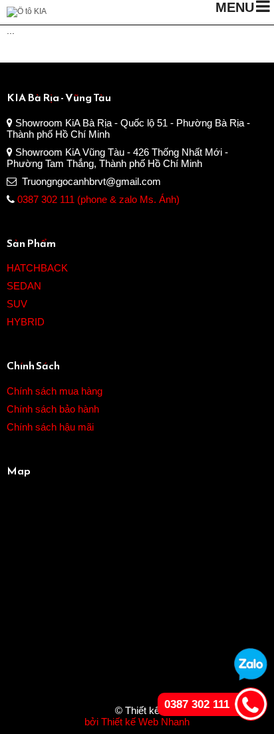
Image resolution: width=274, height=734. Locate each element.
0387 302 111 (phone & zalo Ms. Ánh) (98, 199)
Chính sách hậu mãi (50, 427)
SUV (17, 303)
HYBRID (26, 321)
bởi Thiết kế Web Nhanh (137, 721)
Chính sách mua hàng (54, 391)
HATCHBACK (37, 268)
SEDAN (24, 285)
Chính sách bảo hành (53, 409)
